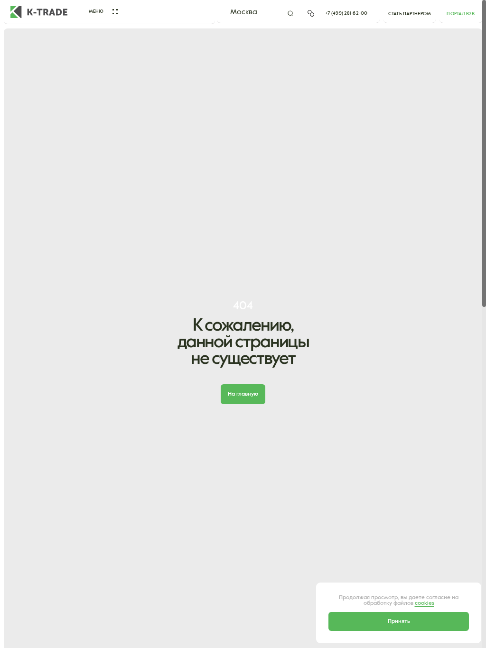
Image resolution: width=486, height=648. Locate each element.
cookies (424, 603)
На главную (243, 394)
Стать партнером (409, 13)
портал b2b (461, 13)
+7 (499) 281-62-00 (346, 13)
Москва (243, 12)
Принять (399, 621)
